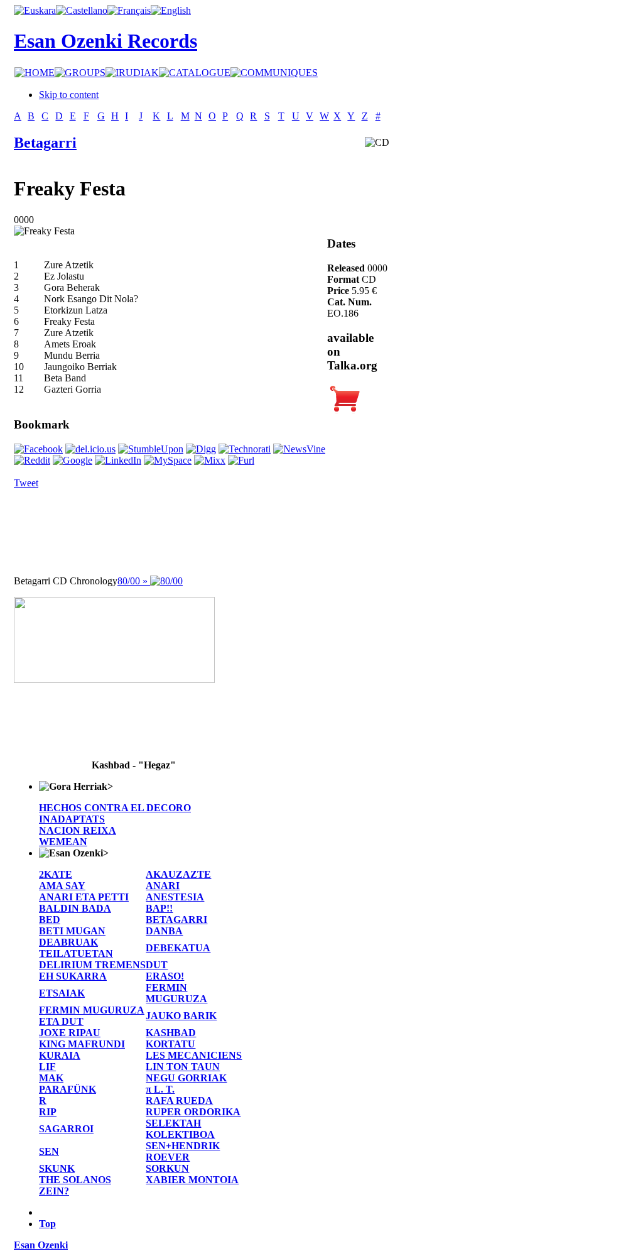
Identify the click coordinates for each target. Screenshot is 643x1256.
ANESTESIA (175, 897)
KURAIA (59, 1055)
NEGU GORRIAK (186, 1078)
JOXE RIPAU (69, 1032)
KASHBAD (171, 1032)
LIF (47, 1066)
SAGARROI (66, 1128)
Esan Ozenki (41, 1245)
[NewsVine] (299, 449)
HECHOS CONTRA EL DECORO (115, 807)
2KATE (55, 874)
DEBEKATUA (178, 947)
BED (49, 919)
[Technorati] (245, 449)
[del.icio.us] (90, 449)
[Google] (72, 460)
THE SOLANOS (75, 1179)
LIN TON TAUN (183, 1066)
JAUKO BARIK (181, 1015)
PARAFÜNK (67, 1089)
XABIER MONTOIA (192, 1179)
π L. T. (160, 1089)
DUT (157, 964)
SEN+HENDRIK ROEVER (183, 1151)
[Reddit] (32, 460)
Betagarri (45, 142)
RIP (48, 1111)
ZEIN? (54, 1191)
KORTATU (170, 1044)
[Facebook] (38, 449)
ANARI (163, 885)
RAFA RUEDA (179, 1100)
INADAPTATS (72, 819)
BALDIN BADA (75, 908)
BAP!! (159, 908)
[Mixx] (209, 460)
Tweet (26, 483)
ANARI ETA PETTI (84, 897)
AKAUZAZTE (178, 874)
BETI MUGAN (72, 931)
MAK (51, 1078)
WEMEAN (63, 841)
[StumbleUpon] (150, 449)
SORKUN (167, 1168)
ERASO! (165, 976)
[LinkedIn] (118, 460)
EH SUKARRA (73, 976)
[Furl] (241, 460)
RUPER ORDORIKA (193, 1111)
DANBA (164, 931)
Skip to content (69, 94)
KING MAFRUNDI (82, 1044)
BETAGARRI (176, 919)
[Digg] (201, 449)
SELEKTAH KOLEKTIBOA (180, 1129)
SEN (49, 1151)
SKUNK (57, 1168)
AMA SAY (62, 885)
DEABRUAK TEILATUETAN (76, 948)
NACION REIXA (77, 830)
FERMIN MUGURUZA (176, 993)
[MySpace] (168, 460)
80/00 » (133, 581)
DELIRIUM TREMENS (92, 964)
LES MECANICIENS (194, 1055)
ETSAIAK (62, 993)
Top (47, 1223)
